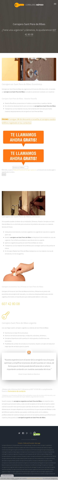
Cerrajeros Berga (27, 445)
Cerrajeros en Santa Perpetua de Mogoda (33, 463)
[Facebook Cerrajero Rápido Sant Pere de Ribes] (23, 434)
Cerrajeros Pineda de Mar (13, 460)
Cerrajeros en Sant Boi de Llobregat (33, 465)
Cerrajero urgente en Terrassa (18, 471)
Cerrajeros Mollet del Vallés (8, 458)
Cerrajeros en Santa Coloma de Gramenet (12, 463)
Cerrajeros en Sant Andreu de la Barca (14, 465)
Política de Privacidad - (29, 443)
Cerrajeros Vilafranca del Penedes (21, 473)
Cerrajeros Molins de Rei (21, 458)
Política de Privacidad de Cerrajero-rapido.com (24, 170)
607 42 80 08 (11, 303)
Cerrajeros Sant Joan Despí (43, 467)
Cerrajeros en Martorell (36, 456)
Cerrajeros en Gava (25, 452)
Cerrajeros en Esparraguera (13, 452)
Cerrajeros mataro (25, 456)
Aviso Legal (37, 443)
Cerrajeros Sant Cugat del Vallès (10, 467)
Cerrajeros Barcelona (17, 445)
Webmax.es (34, 439)
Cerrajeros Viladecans (7, 473)
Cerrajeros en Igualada (12, 454)
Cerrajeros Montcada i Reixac (49, 456)
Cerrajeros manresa (16, 456)
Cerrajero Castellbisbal (46, 445)
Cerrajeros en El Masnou (19, 449)
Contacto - (20, 443)
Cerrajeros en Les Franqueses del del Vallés (29, 454)
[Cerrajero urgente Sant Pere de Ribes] (55, 3)
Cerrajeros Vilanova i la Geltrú (37, 473)
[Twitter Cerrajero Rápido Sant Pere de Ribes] (19, 434)
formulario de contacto (17, 391)
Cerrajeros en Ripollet (37, 460)
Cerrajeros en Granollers (36, 452)
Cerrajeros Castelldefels (8, 447)
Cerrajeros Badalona (7, 445)
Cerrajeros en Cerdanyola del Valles (38, 447)
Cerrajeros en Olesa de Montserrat (36, 458)
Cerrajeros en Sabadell (47, 465)
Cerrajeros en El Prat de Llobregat (33, 449)
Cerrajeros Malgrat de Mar (46, 454)
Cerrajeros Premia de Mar (25, 460)
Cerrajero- (34, 4)
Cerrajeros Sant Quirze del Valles (19, 469)
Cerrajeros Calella (35, 445)
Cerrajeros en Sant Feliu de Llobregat (27, 467)
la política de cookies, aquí (35, 478)
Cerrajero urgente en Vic (47, 471)
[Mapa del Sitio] (31, 434)
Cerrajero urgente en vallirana (33, 471)
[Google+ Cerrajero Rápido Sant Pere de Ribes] (27, 434)
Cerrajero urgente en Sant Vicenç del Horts (38, 469)
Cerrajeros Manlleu (6, 456)
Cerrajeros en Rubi (47, 460)
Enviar (3, 174)
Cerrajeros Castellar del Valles (21, 447)
